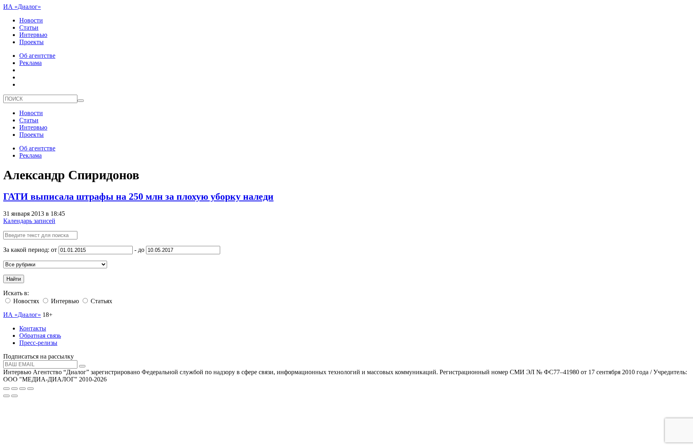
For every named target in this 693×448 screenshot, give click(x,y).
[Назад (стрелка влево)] (6, 396)
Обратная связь (40, 335)
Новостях (25, 301)
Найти (13, 279)
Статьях (100, 301)
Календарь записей (29, 220)
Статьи (28, 27)
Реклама (30, 62)
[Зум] (30, 388)
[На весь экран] (22, 388)
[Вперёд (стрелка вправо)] (14, 396)
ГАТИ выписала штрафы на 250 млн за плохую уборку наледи (138, 196)
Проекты (31, 42)
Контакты (32, 328)
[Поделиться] (14, 388)
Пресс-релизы (38, 342)
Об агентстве (37, 55)
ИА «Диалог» (22, 6)
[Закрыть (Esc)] (6, 388)
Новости (31, 20)
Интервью (33, 34)
